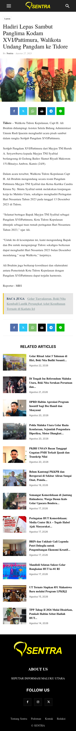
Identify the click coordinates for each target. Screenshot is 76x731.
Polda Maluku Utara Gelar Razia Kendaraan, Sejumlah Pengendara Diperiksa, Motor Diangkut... (49, 429)
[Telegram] (51, 111)
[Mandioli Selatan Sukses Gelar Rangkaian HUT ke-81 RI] (14, 571)
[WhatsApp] (33, 111)
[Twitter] (23, 111)
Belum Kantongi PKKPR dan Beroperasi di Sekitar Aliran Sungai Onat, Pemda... (50, 476)
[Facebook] (14, 111)
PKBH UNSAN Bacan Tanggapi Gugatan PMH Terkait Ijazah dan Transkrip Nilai (49, 452)
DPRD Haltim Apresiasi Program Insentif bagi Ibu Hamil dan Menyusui (49, 406)
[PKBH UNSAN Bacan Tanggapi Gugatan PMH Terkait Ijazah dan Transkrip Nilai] (14, 455)
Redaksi (61, 718)
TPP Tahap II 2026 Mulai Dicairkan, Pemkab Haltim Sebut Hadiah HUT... (51, 614)
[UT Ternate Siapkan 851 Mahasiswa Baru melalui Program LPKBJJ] (14, 594)
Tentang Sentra (19, 718)
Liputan (7, 18)
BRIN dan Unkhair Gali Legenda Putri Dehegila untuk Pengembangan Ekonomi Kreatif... (49, 545)
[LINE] (61, 111)
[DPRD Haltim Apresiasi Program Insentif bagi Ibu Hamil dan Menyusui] (14, 408)
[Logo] (38, 657)
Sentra (10, 53)
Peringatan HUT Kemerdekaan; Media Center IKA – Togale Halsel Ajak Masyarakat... (49, 522)
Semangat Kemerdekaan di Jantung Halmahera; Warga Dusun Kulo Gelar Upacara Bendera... (50, 499)
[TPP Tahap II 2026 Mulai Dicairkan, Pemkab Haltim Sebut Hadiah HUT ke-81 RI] (14, 616)
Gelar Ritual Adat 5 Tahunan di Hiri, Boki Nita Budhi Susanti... (48, 358)
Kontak (49, 718)
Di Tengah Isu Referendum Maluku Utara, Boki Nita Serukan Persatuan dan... (50, 382)
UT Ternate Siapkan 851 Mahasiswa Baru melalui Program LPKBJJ (50, 589)
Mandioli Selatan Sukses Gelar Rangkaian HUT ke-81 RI (47, 567)
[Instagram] (38, 702)
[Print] (42, 111)
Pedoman (36, 718)
